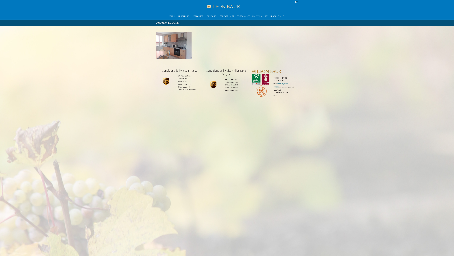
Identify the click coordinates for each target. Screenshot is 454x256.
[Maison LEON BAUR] (227, 6)
